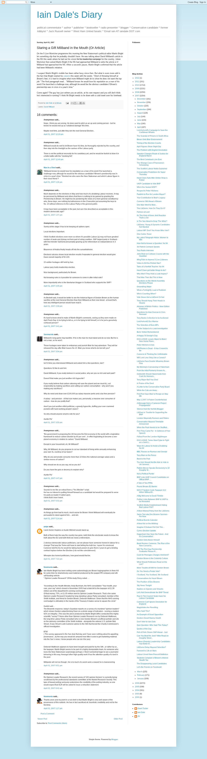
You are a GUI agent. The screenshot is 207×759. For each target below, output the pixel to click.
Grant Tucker (143, 708)
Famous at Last (143, 212)
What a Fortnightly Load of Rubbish (151, 290)
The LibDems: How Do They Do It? (151, 208)
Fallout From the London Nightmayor (152, 437)
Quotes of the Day (144, 629)
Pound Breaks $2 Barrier (147, 486)
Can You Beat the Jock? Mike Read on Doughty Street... (153, 637)
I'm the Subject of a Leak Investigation (152, 328)
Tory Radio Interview (145, 250)
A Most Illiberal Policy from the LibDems (153, 511)
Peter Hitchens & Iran (145, 345)
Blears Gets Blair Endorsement (149, 139)
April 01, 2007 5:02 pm (53, 501)
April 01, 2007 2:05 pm (53, 286)
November (141, 102)
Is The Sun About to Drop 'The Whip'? (152, 221)
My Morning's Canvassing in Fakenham (153, 367)
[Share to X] (77, 103)
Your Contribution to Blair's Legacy (151, 198)
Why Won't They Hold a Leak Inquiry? (152, 274)
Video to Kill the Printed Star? (149, 263)
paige (46, 527)
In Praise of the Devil (145, 383)
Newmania (48, 567)
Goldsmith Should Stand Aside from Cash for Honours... (151, 375)
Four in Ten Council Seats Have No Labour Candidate (151, 597)
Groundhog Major (144, 287)
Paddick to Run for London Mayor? (151, 194)
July (139, 117)
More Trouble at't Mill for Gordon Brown (153, 568)
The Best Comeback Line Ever (149, 159)
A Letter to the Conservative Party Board (153, 387)
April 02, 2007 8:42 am (53, 688)
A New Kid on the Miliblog (147, 524)
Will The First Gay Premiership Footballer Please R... (149, 550)
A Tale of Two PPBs (145, 483)
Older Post (118, 719)
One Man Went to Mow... (147, 205)
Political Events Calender (147, 520)
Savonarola (48, 334)
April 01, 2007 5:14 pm (53, 519)
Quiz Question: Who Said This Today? (152, 625)
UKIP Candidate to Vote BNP (148, 184)
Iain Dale (141, 712)
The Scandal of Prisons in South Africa (152, 136)
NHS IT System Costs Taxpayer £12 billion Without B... (151, 491)
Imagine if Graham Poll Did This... (150, 527)
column (67, 76)
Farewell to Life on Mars (147, 651)
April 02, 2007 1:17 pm (53, 708)
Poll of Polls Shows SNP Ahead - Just (152, 632)
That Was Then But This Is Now (149, 277)
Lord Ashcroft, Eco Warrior (147, 321)
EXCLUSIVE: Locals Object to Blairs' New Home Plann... (152, 340)
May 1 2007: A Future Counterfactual (152, 400)
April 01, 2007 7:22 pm (53, 559)
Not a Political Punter (145, 474)
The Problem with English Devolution (152, 150)
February (141, 675)
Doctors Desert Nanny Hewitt (149, 618)
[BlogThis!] (75, 103)
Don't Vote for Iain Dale (146, 622)
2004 (137, 690)
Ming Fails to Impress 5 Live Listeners (152, 260)
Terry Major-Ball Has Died (147, 380)
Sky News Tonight (144, 585)
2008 (137, 92)
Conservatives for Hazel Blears (149, 578)
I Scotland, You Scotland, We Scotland (152, 575)
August (140, 113)
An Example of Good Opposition (150, 614)
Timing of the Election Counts (149, 143)
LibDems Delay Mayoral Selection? (151, 647)
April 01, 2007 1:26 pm (53, 182)
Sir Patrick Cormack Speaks (148, 247)
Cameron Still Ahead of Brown (149, 201)
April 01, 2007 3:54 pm (53, 352)
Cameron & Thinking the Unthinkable (152, 354)
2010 (137, 85)
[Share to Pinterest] (83, 103)
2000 (137, 697)
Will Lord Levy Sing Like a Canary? (151, 358)
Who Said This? (143, 611)
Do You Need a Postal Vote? (148, 571)
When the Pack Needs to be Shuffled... (152, 427)
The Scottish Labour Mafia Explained (152, 169)
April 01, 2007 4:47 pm (53, 478)
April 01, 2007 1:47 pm (53, 215)
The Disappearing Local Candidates (152, 664)
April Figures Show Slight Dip (149, 147)
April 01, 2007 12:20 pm (53, 134)
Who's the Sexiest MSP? (147, 187)
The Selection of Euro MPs (148, 325)
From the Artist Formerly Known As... (151, 370)
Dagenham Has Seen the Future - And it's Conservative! (152, 535)
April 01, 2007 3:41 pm (53, 326)
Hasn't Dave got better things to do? (151, 270)
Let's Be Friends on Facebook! (149, 667)
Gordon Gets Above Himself (148, 540)
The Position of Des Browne (148, 582)
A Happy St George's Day (147, 336)
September (142, 109)
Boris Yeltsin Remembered (148, 332)
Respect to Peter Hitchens (147, 191)
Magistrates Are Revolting (147, 607)
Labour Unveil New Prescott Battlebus (152, 654)
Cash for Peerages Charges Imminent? (153, 555)
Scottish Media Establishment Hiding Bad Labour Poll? (152, 506)
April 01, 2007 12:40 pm (53, 159)
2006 (137, 683)
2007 (137, 96)
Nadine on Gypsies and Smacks (150, 589)
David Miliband (49, 107)
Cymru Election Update (146, 531)
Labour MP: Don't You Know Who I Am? (153, 230)
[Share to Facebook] (80, 103)
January (140, 679)
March (140, 672)
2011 (137, 82)
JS (139, 716)
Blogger (114, 739)
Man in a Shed (50, 168)
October (140, 106)
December (141, 99)
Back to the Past (143, 459)
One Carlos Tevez (144, 234)
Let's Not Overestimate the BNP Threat (152, 592)
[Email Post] (67, 103)
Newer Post (42, 719)
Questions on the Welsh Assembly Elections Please (151, 282)
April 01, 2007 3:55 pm (53, 422)
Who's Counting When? (146, 294)
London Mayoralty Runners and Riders (153, 418)
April (139, 127)
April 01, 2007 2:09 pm (53, 306)
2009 (137, 89)
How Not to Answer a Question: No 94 (152, 243)
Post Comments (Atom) (57, 723)
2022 (137, 78)
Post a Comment (47, 714)
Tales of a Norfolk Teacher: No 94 (150, 267)
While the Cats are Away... (147, 390)
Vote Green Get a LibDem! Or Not (150, 297)
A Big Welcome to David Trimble (150, 496)
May (139, 123)
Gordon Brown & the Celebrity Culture (152, 558)
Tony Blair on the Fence (146, 455)
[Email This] (72, 103)
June (139, 120)
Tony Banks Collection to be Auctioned (152, 318)
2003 (137, 694)
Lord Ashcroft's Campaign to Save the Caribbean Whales (152, 131)
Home (80, 719)
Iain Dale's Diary (69, 15)
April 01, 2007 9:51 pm (53, 666)
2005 (137, 687)
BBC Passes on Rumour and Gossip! (152, 452)
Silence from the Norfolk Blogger (150, 409)
